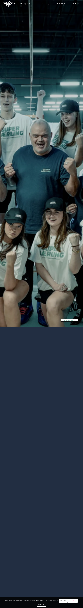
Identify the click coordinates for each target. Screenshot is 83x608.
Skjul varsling (72, 600)
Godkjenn (63, 600)
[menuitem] (12, 4)
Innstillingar (41, 604)
